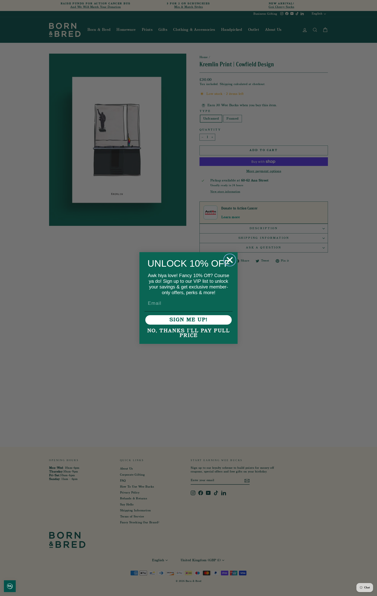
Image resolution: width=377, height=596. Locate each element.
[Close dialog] (230, 260)
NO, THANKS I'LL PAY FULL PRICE (188, 333)
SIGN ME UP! (188, 320)
